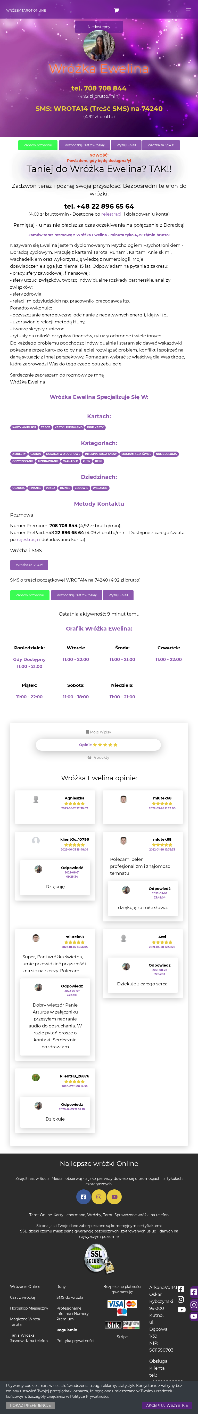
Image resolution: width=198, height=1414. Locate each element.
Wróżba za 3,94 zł (161, 145)
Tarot (108, 1215)
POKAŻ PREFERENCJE (30, 1405)
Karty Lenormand (69, 1215)
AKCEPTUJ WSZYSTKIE (167, 1405)
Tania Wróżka (22, 1335)
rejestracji (112, 214)
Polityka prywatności (75, 1340)
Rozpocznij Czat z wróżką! (85, 145)
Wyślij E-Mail (126, 145)
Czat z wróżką (22, 1297)
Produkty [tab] (100, 757)
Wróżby (94, 1215)
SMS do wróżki (69, 1297)
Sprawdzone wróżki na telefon (141, 1215)
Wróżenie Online (25, 1286)
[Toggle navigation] (187, 10)
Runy (61, 1286)
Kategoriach (98, 443)
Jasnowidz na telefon (29, 1340)
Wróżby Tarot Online (26, 10)
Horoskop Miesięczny (29, 1308)
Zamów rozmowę (38, 145)
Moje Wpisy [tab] (100, 732)
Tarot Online (40, 1215)
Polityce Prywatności (89, 1396)
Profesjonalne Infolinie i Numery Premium (72, 1313)
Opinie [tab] (86, 744)
